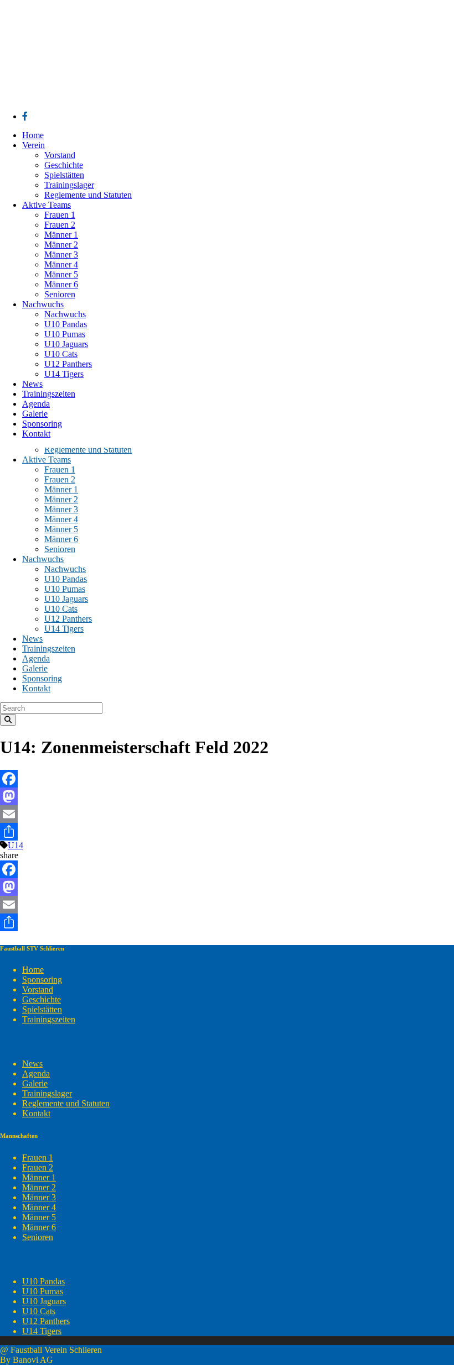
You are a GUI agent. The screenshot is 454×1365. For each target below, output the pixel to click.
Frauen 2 (37, 1167)
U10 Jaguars (44, 1301)
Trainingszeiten (48, 1019)
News (32, 1063)
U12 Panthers (46, 1321)
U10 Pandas (43, 1281)
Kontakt (36, 1113)
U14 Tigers (41, 1331)
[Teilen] (227, 832)
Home (33, 969)
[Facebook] (227, 779)
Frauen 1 (37, 1157)
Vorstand (37, 989)
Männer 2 (39, 1187)
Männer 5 (39, 1217)
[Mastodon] (227, 796)
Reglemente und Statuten (66, 1103)
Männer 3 (39, 1197)
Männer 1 (39, 1177)
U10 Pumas (42, 1291)
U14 (15, 845)
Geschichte (41, 999)
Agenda (36, 1073)
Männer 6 (39, 1227)
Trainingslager (47, 1093)
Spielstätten (42, 1009)
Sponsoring (42, 979)
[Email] (227, 814)
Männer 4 (39, 1207)
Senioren (37, 1237)
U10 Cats (38, 1311)
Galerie (35, 1083)
